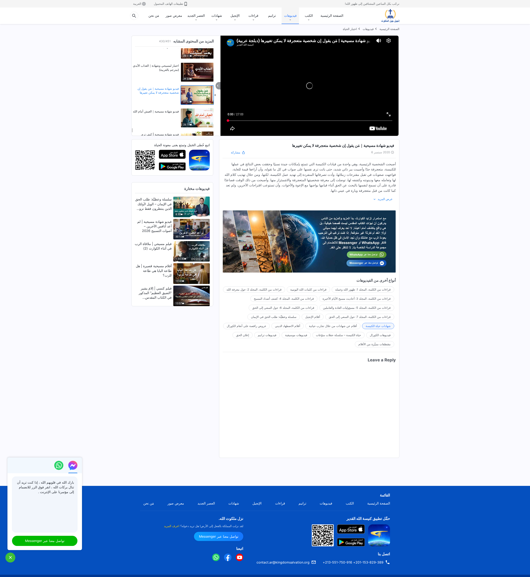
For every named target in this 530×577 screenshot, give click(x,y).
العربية (137, 3)
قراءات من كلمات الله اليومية (308, 289)
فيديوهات (290, 15)
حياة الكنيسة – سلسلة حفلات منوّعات (338, 335)
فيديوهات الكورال (380, 335)
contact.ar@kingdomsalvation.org (283, 562)
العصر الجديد (196, 15)
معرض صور (174, 15)
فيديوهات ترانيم (267, 335)
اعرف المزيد (171, 526)
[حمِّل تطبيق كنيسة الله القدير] (379, 535)
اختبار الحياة (350, 29)
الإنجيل (235, 15)
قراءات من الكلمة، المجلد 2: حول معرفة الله (254, 289)
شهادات (216, 15)
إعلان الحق (242, 335)
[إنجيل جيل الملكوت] (387, 15)
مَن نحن (153, 15)
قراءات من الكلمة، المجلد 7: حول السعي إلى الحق (360, 317)
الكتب (309, 15)
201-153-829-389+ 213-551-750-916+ (353, 562)
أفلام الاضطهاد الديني (287, 326)
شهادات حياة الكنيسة (378, 326)
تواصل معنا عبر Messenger (218, 536)
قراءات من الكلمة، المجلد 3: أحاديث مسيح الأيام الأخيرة (357, 298)
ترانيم (272, 15)
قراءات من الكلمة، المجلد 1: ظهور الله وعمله (363, 289)
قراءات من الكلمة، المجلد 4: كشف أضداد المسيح (284, 298)
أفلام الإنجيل (312, 317)
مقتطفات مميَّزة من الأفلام (374, 344)
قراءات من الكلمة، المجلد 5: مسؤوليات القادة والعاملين (357, 307)
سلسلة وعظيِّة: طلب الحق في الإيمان (273, 317)
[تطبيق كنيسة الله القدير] (199, 160)
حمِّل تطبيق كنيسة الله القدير (368, 518)
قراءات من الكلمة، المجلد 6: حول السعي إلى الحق (283, 307)
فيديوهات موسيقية (296, 335)
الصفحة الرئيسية (331, 15)
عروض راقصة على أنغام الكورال (246, 326)
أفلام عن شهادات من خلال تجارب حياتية (333, 326)
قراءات (253, 15)
